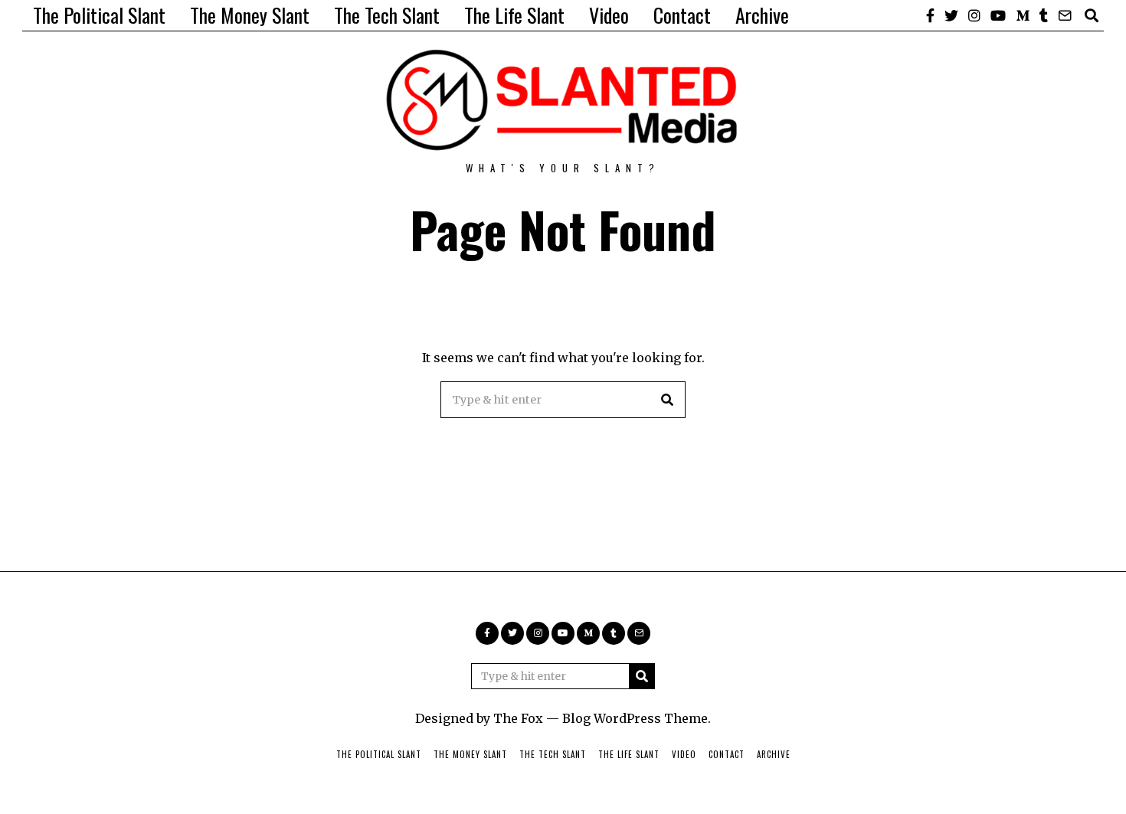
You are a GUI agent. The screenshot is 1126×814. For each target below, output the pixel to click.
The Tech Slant (387, 15)
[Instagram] (974, 15)
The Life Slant (514, 15)
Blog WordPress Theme (635, 718)
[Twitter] (951, 15)
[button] (667, 399)
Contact (682, 15)
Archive (762, 15)
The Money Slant (249, 15)
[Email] (1064, 15)
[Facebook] (930, 15)
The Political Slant (99, 15)
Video (609, 15)
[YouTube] (998, 15)
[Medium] (1022, 15)
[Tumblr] (1044, 15)
